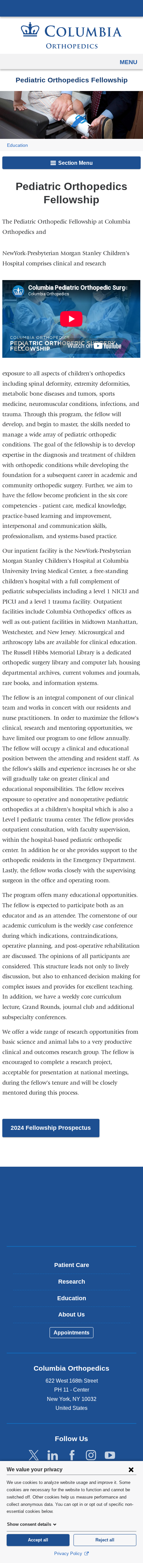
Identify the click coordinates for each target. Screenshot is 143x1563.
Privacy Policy (68, 1553)
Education (17, 145)
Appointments (71, 1332)
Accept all (38, 1539)
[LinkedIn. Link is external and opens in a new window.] (52, 1455)
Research (71, 1281)
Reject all (104, 1539)
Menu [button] (128, 62)
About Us (71, 1314)
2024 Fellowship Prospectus (51, 1127)
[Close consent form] (131, 1469)
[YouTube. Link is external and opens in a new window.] (109, 1455)
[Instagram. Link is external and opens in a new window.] (90, 1455)
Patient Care (71, 1265)
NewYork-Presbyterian (71, 1206)
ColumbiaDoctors (71, 1227)
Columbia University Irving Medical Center (71, 8)
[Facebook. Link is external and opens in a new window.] (72, 1455)
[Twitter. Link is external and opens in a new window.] (33, 1455)
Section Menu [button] (75, 163)
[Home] (71, 35)
